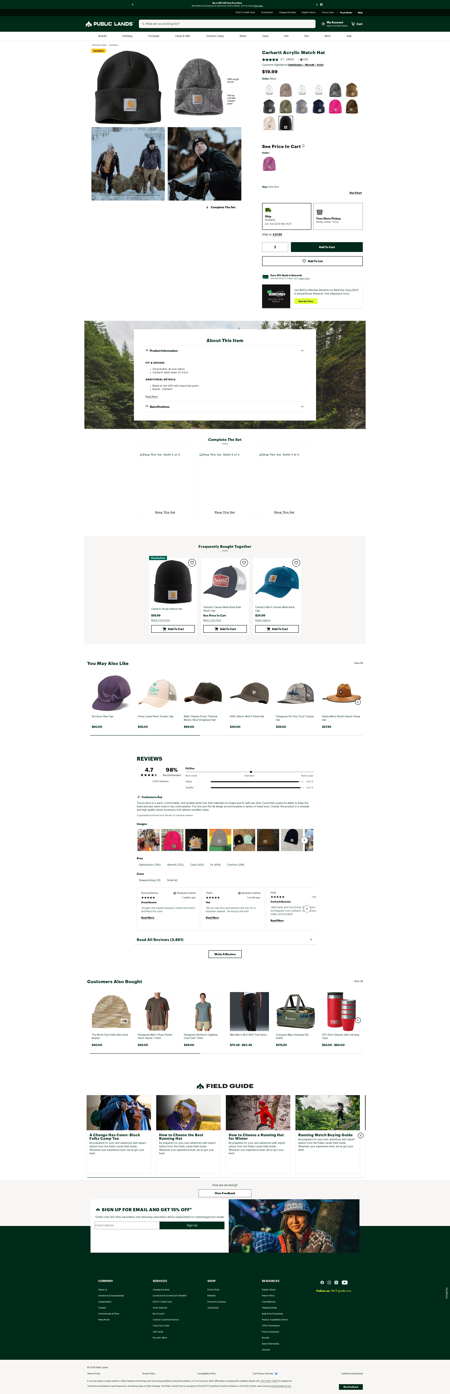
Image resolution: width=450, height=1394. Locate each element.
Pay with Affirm (160, 1338)
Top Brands (212, 1308)
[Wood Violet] (319, 90)
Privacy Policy (148, 1374)
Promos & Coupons (216, 1302)
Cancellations (268, 1302)
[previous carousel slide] (133, 4)
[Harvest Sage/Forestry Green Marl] (269, 90)
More (328, 36)
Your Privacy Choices (263, 1374)
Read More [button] (152, 397)
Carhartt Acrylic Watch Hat (166, 609)
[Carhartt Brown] (352, 90)
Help (360, 12)
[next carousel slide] (317, 4)
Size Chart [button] (355, 192)
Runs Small (191, 776)
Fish (286, 36)
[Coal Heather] (269, 106)
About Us (102, 1290)
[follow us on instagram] (330, 1282)
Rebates (211, 1296)
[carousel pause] (321, 4)
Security (266, 1350)
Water (243, 36)
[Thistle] (269, 164)
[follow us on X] (337, 1282)
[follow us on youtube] (344, 1282)
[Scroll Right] (304, 840)
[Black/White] (335, 90)
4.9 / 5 (310, 787)
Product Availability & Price (275, 1320)
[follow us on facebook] (323, 1282)
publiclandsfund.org (281, 1386)
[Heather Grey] (302, 106)
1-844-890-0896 (269, 1381)
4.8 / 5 (310, 781)
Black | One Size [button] (160, 620)
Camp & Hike (183, 36)
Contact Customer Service (166, 1320)
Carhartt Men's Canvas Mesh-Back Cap (275, 609)
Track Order (346, 12)
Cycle (265, 36)
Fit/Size (189, 768)
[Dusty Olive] (286, 106)
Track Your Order (161, 1326)
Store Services (160, 1308)
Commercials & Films (108, 1314)
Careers (102, 1308)
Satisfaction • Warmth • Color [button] (306, 64)
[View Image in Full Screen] (128, 87)
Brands (102, 36)
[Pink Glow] (335, 106)
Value (188, 781)
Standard (249, 776)
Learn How (304, 278)
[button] (220, 207)
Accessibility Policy (206, 1374)
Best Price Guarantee (272, 1314)
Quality (189, 787)
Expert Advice (309, 12)
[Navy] (319, 106)
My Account (158, 1314)
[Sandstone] (352, 106)
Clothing (127, 36)
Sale (349, 36)
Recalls (265, 1338)
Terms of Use (93, 1374)
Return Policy (268, 1296)
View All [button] (358, 663)
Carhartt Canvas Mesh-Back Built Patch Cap (222, 609)
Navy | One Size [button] (212, 620)
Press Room (104, 1320)
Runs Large (307, 776)
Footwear (154, 36)
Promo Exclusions (270, 1332)
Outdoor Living (215, 36)
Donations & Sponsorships (111, 1296)
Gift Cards (158, 1332)
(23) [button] (305, 59)
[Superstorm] (302, 90)
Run (307, 36)
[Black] (286, 123)
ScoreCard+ (267, 12)
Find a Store (328, 12)
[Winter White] (269, 123)
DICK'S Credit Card (246, 12)
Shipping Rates (269, 1308)
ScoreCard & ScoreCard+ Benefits (170, 1296)
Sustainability (104, 1302)
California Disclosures (352, 1374)
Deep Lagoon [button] (263, 620)
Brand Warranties (270, 1344)
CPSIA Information (271, 1326)
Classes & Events (287, 12)
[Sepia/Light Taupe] (286, 90)
